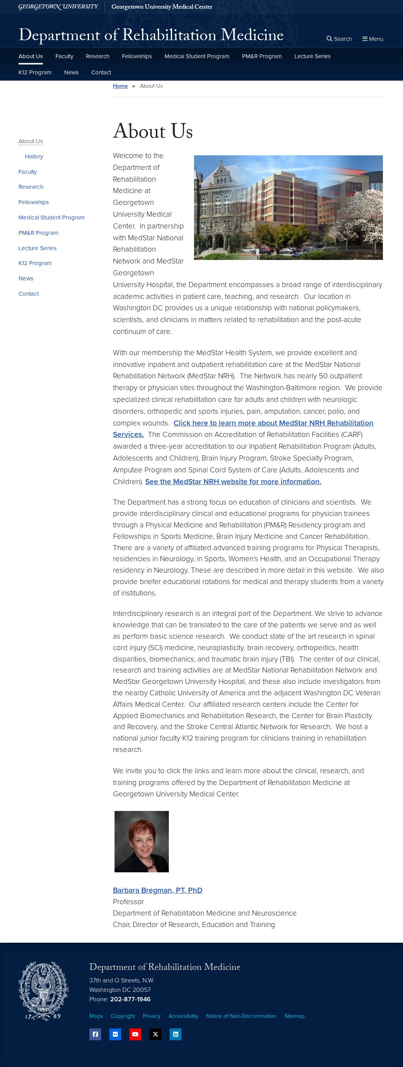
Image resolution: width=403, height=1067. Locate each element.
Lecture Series (312, 56)
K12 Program (35, 72)
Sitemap (295, 1016)
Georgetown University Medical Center (162, 8)
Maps (96, 1016)
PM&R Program (262, 56)
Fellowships (137, 56)
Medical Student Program (197, 56)
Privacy (152, 1016)
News (71, 72)
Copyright (123, 1016)
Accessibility (183, 1016)
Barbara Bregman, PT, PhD (158, 890)
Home (120, 86)
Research (97, 56)
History (34, 156)
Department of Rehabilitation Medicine (151, 38)
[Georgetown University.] (58, 7)
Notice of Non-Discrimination (241, 1016)
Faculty (64, 56)
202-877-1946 (130, 999)
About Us (30, 56)
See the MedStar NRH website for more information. (233, 481)
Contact (101, 72)
